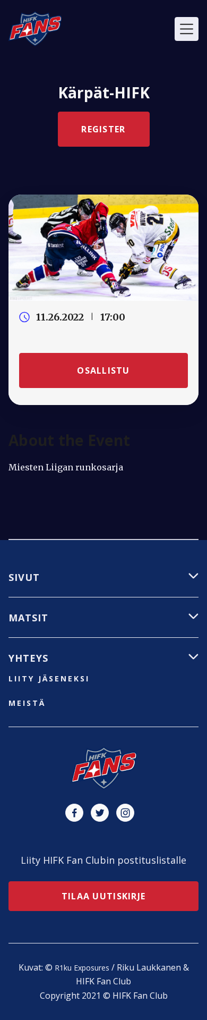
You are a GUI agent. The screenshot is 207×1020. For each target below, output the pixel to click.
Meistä (27, 702)
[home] (35, 29)
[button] (187, 29)
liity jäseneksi (49, 678)
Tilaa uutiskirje (103, 896)
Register (103, 129)
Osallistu (103, 370)
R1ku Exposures (82, 967)
